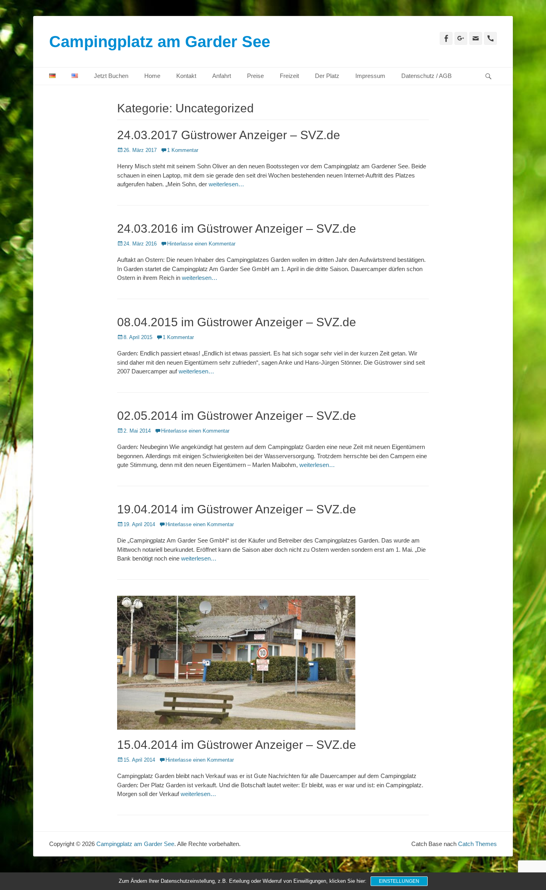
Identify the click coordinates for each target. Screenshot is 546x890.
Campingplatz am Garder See (159, 41)
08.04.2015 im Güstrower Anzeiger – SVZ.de (236, 322)
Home (152, 75)
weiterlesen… (226, 184)
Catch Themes (477, 843)
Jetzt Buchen (111, 75)
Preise (255, 75)
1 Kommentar (182, 150)
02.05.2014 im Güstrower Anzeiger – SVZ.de (236, 415)
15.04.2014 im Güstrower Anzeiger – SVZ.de (236, 744)
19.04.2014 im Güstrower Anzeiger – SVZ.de (236, 509)
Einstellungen (399, 881)
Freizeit (289, 75)
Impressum (370, 75)
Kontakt (186, 75)
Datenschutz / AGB (426, 75)
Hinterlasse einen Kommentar (201, 244)
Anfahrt (221, 75)
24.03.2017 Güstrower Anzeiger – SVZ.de (228, 135)
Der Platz (327, 75)
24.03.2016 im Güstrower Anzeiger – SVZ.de (236, 228)
